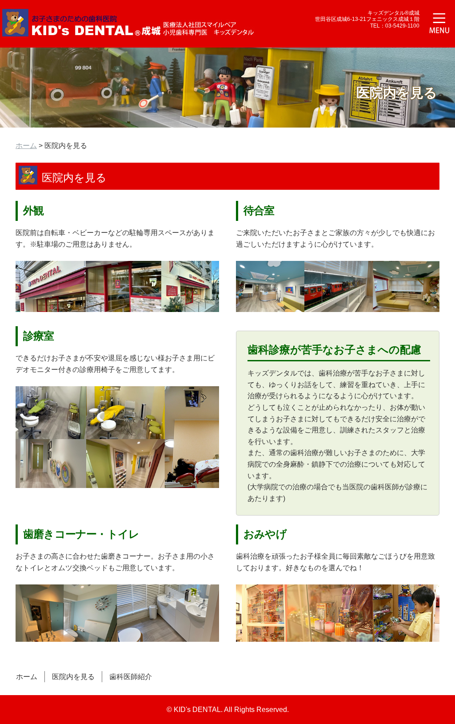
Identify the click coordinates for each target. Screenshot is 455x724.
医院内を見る (73, 676)
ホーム (26, 145)
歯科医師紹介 (130, 676)
